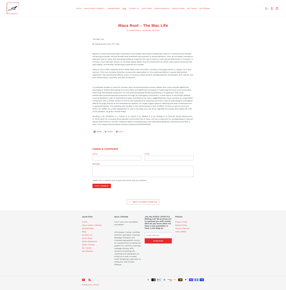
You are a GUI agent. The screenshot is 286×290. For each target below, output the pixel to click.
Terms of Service (182, 228)
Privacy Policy (181, 222)
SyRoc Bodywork (89, 241)
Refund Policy (181, 225)
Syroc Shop (87, 238)
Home (84, 222)
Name (95, 154)
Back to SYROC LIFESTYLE (144, 202)
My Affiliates (87, 251)
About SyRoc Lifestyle (92, 225)
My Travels (86, 248)
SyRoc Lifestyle (93, 285)
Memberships (88, 228)
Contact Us (87, 235)
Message (96, 164)
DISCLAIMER (180, 232)
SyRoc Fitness (88, 245)
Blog (84, 232)
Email (147, 154)
